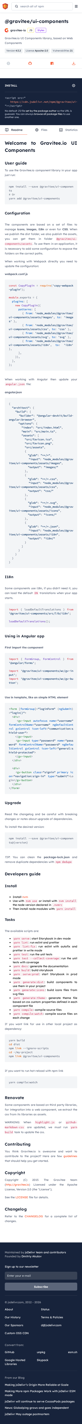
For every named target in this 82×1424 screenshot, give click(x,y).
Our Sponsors (14, 1325)
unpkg (41, 1352)
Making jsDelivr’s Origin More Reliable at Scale (36, 1385)
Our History (12, 1317)
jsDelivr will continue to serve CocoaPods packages (40, 1401)
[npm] (52, 63)
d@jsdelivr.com (51, 1325)
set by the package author (41, 110)
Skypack (42, 1360)
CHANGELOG (34, 1216)
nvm (25, 897)
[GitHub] (30, 63)
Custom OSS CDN (17, 1333)
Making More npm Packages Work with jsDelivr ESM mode (40, 1393)
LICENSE (22, 1197)
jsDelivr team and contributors (45, 1252)
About (9, 1309)
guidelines (70, 1156)
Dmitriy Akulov (31, 1256)
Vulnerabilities (63, 50)
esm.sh (72, 1352)
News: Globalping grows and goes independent (37, 1408)
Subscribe (41, 1287)
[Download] (73, 63)
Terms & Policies (52, 1317)
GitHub (9, 1352)
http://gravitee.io (17, 1184)
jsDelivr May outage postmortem (27, 1414)
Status (45, 1309)
